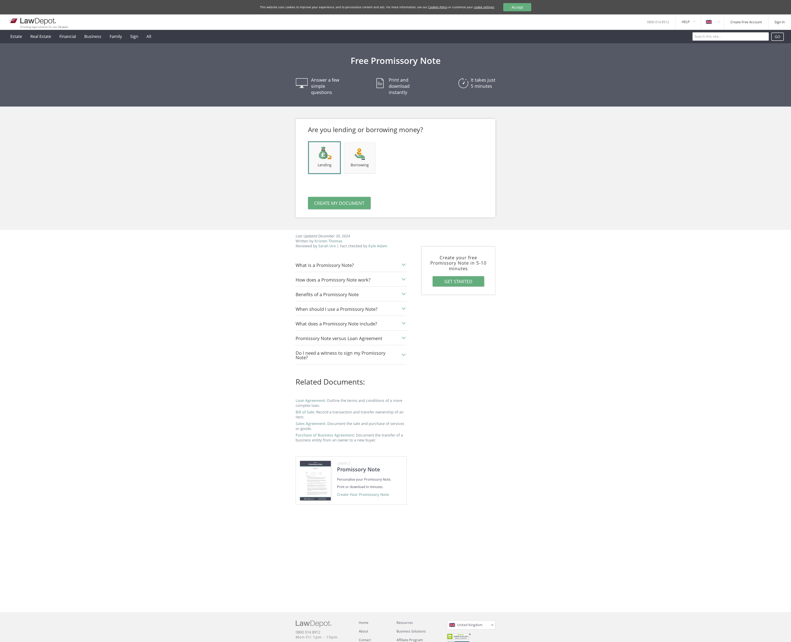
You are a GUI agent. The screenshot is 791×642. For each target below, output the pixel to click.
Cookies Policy (437, 7)
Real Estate (40, 36)
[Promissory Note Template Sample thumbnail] (315, 480)
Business (92, 36)
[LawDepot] (32, 20)
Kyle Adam (377, 245)
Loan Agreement (310, 400)
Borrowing (360, 165)
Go (777, 36)
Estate (16, 36)
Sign (134, 36)
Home (363, 622)
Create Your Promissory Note (363, 494)
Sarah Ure (327, 245)
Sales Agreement (310, 423)
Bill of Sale (305, 412)
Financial (67, 36)
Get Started (458, 281)
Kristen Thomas (328, 240)
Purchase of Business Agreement (325, 435)
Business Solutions (411, 631)
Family (116, 36)
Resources (405, 622)
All (148, 36)
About (363, 631)
